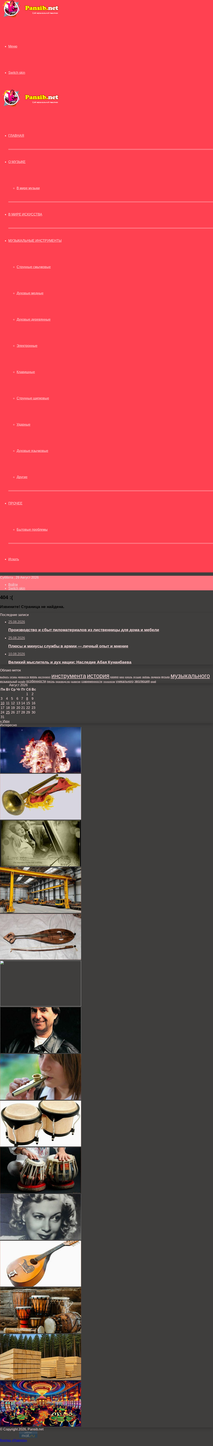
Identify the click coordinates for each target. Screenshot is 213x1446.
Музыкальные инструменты (35, 240)
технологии (109, 681)
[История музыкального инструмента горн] (40, 818)
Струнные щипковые (33, 398)
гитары (13, 677)
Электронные (27, 345)
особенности (36, 681)
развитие (75, 681)
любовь (146, 677)
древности (23, 677)
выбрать (4, 677)
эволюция (142, 681)
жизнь (33, 676)
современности (91, 681)
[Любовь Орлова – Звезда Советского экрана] (40, 1238)
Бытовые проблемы (32, 529)
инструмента (68, 675)
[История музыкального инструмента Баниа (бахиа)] (40, 1332)
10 (2, 703)
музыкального (190, 675)
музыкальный (8, 681)
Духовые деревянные (34, 319)
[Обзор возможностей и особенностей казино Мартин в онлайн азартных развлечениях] (40, 1425)
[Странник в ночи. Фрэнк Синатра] (40, 865)
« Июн (5, 721)
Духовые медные (30, 293)
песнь (51, 681)
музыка (165, 677)
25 (8, 712)
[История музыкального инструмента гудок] (40, 958)
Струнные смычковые (34, 267)
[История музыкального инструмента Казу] (40, 1098)
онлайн (21, 681)
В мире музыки (28, 188)
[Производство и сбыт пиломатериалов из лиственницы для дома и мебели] (40, 1379)
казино (114, 676)
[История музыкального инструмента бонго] (40, 1145)
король (128, 677)
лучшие (137, 677)
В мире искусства (25, 214)
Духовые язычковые (32, 451)
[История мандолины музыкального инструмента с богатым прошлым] (40, 1285)
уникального (125, 681)
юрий (153, 681)
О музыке (17, 162)
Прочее (15, 503)
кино (121, 677)
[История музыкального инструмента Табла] (40, 1192)
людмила (155, 677)
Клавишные (26, 372)
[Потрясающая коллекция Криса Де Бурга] (40, 1052)
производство (63, 681)
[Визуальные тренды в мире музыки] (40, 772)
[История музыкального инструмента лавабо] (40, 1005)
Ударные (23, 424)
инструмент (44, 677)
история (98, 675)
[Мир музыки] (30, 17)
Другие (22, 477)
